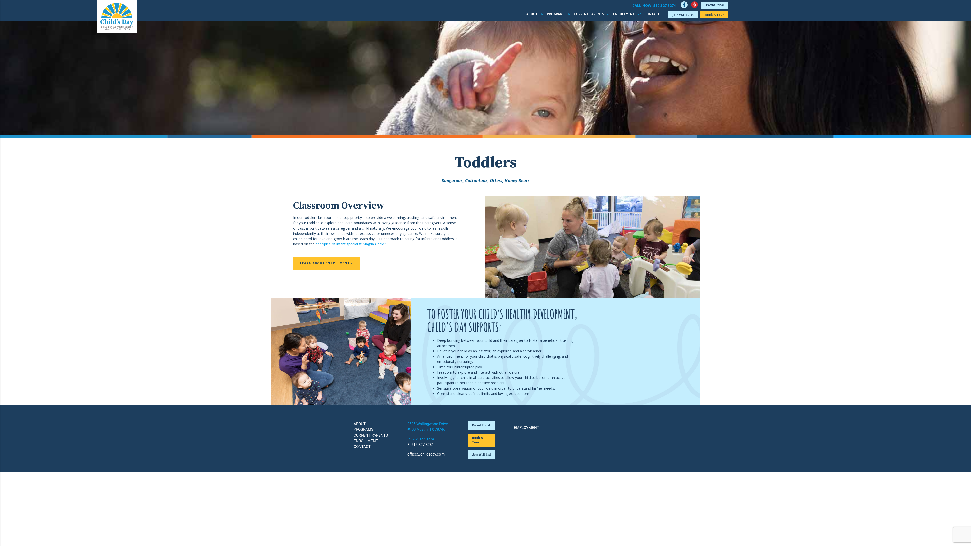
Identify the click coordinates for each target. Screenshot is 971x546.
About (531, 14)
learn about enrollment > (326, 263)
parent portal (715, 5)
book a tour (477, 440)
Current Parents (589, 14)
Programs (555, 14)
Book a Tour (714, 15)
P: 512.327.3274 (420, 439)
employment (526, 427)
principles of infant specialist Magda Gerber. (351, 244)
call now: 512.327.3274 (654, 5)
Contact (651, 14)
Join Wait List (683, 15)
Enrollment (624, 14)
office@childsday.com (426, 454)
